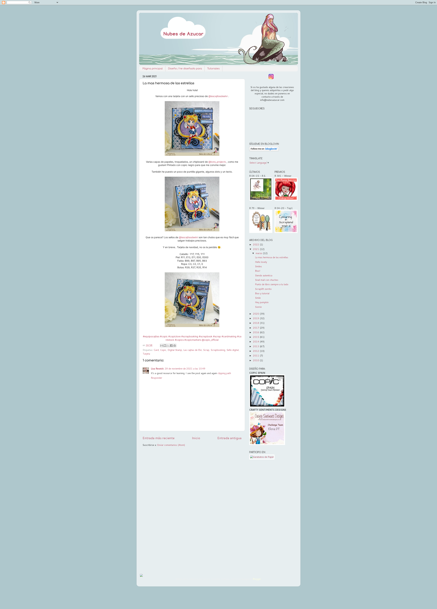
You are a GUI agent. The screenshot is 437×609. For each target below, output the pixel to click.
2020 (256, 313)
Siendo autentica (263, 275)
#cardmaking (229, 336)
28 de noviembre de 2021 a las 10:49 (185, 368)
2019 (256, 318)
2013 (256, 346)
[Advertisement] (271, 516)
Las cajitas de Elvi (192, 349)
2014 (256, 341)
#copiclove (174, 336)
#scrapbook (205, 336)
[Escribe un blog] (165, 345)
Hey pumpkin (262, 302)
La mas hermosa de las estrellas (271, 257)
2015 (256, 337)
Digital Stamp (175, 349)
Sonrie (258, 306)
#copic (164, 336)
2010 (256, 360)
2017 (256, 327)
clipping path (224, 373)
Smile (258, 297)
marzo (259, 253)
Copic (163, 349)
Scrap (206, 349)
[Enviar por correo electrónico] (161, 345)
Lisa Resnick (157, 368)
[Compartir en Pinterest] (174, 345)
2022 (256, 244)
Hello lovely (261, 261)
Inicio (196, 438)
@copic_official (210, 339)
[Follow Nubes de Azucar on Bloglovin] (264, 150)
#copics (179, 339)
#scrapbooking (189, 336)
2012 (256, 351)
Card (156, 349)
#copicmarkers (192, 339)
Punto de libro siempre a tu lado (271, 284)
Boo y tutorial (262, 293)
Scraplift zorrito (263, 288)
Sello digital (233, 349)
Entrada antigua (229, 438)
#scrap (217, 336)
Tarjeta (146, 353)
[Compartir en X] (168, 345)
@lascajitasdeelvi (218, 96)
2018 (256, 322)
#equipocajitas (151, 336)
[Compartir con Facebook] (171, 345)
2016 (256, 332)
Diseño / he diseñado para (185, 68)
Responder (156, 377)
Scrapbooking (218, 349)
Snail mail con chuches (266, 279)
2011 (256, 355)
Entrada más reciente (158, 438)
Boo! (257, 270)
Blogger (257, 578)
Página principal (152, 68)
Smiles (258, 266)
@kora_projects (217, 161)
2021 (256, 249)
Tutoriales (213, 68)
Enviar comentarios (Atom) (171, 444)
